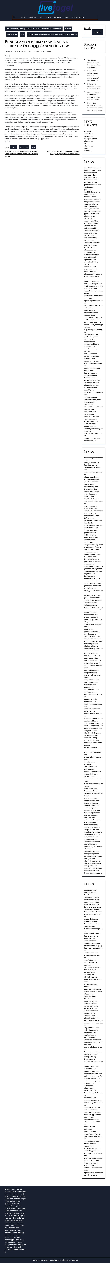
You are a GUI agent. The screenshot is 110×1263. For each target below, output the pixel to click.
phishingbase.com (91, 851)
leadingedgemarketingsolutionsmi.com (93, 287)
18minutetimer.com (92, 578)
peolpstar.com (90, 926)
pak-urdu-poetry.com (93, 619)
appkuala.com (90, 1035)
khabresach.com (91, 1163)
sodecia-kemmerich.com (90, 765)
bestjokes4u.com (91, 528)
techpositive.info (91, 615)
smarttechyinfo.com (92, 547)
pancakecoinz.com (91, 515)
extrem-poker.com (91, 356)
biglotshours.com (91, 206)
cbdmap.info (89, 496)
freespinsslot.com (91, 559)
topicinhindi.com (90, 465)
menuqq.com (10, 1189)
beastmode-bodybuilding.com (91, 485)
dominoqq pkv (10, 1191)
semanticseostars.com (93, 581)
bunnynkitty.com (90, 1054)
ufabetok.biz (89, 264)
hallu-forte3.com (91, 1110)
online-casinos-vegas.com (90, 1144)
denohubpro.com (91, 643)
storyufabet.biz (90, 257)
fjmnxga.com (89, 1059)
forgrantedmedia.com (93, 924)
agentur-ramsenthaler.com (91, 678)
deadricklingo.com (91, 670)
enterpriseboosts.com (93, 979)
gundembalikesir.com (92, 185)
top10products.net (91, 479)
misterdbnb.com (91, 774)
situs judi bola (11, 1201)
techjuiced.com (90, 197)
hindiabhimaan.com (92, 1160)
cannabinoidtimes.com (93, 566)
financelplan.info (90, 489)
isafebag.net (89, 974)
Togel (66, 17)
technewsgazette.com (93, 1020)
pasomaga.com (90, 426)
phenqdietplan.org (91, 385)
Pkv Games (32, 17)
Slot (41, 17)
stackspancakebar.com (93, 1100)
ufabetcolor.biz (90, 235)
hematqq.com (10, 1230)
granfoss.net (89, 1117)
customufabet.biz (91, 255)
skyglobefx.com (90, 672)
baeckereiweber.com (92, 168)
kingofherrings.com (91, 1028)
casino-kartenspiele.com (91, 983)
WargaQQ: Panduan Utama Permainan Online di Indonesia (94, 63)
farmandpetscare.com (93, 607)
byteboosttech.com (92, 199)
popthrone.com (90, 506)
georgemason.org (91, 462)
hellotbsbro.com (90, 605)
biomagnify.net (90, 440)
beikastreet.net (90, 892)
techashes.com (90, 172)
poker (86, 148)
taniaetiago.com (91, 421)
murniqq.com (14, 1228)
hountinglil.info (90, 523)
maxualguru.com (91, 552)
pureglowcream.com (92, 1040)
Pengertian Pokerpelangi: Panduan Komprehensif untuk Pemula (93, 76)
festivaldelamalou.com (93, 912)
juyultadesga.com (91, 337)
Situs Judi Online (77, 17)
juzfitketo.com (90, 424)
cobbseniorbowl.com (92, 320)
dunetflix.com (89, 390)
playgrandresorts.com (93, 863)
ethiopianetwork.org (92, 595)
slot (33, 147)
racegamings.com (91, 854)
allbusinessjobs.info (92, 477)
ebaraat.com (89, 194)
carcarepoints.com (91, 361)
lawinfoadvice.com (91, 383)
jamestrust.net (90, 996)
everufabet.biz (90, 267)
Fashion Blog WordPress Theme (46, 1260)
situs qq (12, 1194)
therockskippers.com (92, 1115)
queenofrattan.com (92, 639)
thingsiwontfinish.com (93, 873)
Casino (48, 17)
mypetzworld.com (91, 344)
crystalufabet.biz (91, 262)
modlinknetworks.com (93, 832)
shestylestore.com (91, 870)
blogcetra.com (90, 622)
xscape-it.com (90, 315)
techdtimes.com (91, 180)
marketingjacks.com (92, 1151)
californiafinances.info (93, 1076)
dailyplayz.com (90, 817)
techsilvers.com (90, 373)
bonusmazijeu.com (91, 800)
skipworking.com (90, 1001)
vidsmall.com (89, 711)
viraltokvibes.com (91, 953)
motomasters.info (91, 689)
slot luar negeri (20, 1199)
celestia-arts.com (91, 904)
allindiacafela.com (91, 1119)
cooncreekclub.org (91, 900)
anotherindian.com (91, 416)
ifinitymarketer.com (92, 827)
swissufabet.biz (90, 228)
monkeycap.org (90, 962)
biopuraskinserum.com (93, 1073)
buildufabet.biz (90, 271)
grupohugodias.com (92, 368)
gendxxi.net (88, 687)
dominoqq (88, 151)
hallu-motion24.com (92, 1112)
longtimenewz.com (92, 834)
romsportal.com (90, 866)
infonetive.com (90, 1069)
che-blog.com (90, 513)
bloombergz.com (91, 977)
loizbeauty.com (90, 1003)
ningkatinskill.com (91, 375)
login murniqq (18, 1232)
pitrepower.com (90, 1131)
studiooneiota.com (92, 651)
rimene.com (89, 1083)
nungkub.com (89, 414)
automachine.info (91, 658)
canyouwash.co (90, 175)
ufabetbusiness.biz (91, 230)
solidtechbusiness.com (93, 723)
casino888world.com (92, 771)
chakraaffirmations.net (93, 525)
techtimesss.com (91, 936)
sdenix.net (88, 965)
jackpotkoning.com (91, 829)
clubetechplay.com (92, 813)
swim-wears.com (91, 921)
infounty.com (89, 346)
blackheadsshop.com (92, 733)
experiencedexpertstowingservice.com (93, 729)
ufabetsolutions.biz (92, 242)
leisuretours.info (90, 602)
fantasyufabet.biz (91, 223)
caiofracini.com (90, 612)
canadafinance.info (92, 1078)
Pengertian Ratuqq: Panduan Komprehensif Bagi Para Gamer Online (94, 106)
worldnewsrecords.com (93, 718)
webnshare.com (90, 588)
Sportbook (57, 17)
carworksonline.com (92, 933)
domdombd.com (91, 815)
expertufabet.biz (91, 221)
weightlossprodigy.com (93, 544)
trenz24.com (89, 999)
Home (23, 17)
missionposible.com (92, 1141)
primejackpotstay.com (93, 856)
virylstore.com (89, 938)
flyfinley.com (89, 518)
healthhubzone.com (92, 192)
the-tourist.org (90, 970)
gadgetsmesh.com (92, 598)
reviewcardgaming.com (93, 726)
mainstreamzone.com (93, 583)
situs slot (15, 1203)
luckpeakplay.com (91, 839)
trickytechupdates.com (93, 1158)
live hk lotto (88, 134)
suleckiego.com (90, 1175)
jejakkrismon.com (91, 1011)
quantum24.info (90, 699)
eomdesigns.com (91, 682)
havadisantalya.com (92, 177)
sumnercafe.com (91, 387)
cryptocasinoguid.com (93, 284)
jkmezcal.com (89, 776)
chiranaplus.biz (90, 1098)
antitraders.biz (90, 310)
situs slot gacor (90, 131)
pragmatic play (11, 1206)
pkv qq (19, 1189)
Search (87, 28)
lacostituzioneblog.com (93, 407)
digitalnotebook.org (92, 549)
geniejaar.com (90, 532)
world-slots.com (90, 508)
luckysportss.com (91, 837)
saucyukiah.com (90, 890)
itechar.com (89, 187)
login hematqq (11, 1235)
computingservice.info (93, 610)
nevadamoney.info (91, 1081)
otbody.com (89, 994)
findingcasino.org (91, 653)
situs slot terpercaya (14, 1211)
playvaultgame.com (92, 861)
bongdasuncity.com (92, 554)
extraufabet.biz (90, 238)
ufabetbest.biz (90, 250)
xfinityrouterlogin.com (93, 1148)
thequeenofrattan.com (93, 641)
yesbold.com (89, 189)
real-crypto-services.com (89, 340)
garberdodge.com (91, 919)
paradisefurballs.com (92, 561)
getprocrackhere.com (93, 820)
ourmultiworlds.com (92, 897)
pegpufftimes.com (91, 902)
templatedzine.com (92, 380)
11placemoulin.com (91, 537)
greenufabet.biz (90, 233)
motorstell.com (90, 941)
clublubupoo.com (91, 798)
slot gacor (9, 1242)
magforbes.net (90, 960)
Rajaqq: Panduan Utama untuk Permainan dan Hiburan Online (94, 96)
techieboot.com (90, 182)
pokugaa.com (89, 858)
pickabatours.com (91, 482)
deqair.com (88, 370)
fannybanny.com (91, 825)
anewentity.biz (90, 1032)
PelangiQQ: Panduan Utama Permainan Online (94, 86)
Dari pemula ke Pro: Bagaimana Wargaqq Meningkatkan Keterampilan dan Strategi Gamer (21, 153)
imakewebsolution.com (93, 511)
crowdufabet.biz (90, 269)
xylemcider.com (90, 419)
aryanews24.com (91, 313)
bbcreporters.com (91, 281)
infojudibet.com (90, 494)
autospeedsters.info (92, 660)
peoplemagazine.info (92, 170)
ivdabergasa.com (91, 334)
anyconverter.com (91, 1006)
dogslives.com (90, 634)
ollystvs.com (89, 629)
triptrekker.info (90, 684)
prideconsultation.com (93, 520)
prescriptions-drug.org (93, 945)
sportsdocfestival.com (93, 868)
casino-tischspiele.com (93, 991)
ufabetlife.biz (89, 240)
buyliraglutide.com (91, 209)
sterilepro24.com (91, 721)
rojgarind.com (89, 573)
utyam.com (88, 404)
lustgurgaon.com (91, 530)
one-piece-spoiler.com (93, 648)
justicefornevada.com (93, 600)
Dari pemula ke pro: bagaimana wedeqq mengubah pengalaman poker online (63, 152)
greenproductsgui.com (93, 569)
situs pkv (9, 1199)
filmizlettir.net (89, 895)
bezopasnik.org (90, 1057)
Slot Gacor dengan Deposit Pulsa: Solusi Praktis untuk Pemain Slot (33, 29)
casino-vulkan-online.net (90, 1128)
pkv (85, 143)
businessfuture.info (91, 491)
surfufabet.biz (89, 247)
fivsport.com (89, 378)
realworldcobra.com (92, 656)
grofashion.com (90, 844)
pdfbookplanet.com (92, 636)
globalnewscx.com (91, 631)
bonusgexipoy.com (91, 808)
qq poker (15, 1237)
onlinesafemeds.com (92, 211)
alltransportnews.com (93, 274)
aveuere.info (89, 564)
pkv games (24, 147)
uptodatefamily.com (92, 399)
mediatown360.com (92, 1134)
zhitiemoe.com (90, 411)
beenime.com (89, 762)
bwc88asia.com (90, 354)
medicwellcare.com (92, 709)
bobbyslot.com (90, 535)
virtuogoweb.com (91, 204)
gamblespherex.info (92, 675)
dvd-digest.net (90, 1090)
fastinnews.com (90, 822)
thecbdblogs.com (91, 1165)
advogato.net (89, 972)
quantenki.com (90, 701)
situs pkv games (90, 138)
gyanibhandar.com (91, 213)
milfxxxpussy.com (91, 397)
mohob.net (88, 542)
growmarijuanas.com (92, 586)
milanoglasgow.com (92, 1107)
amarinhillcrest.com (92, 967)
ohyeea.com (89, 409)
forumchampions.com (93, 907)
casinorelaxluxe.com (92, 810)
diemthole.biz (89, 1013)
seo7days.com (90, 1037)
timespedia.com (90, 1008)
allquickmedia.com (91, 1018)
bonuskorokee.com (91, 805)
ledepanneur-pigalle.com (89, 1087)
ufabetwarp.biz (90, 216)
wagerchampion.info (92, 663)
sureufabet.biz (90, 252)
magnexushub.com (92, 201)
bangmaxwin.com (91, 1066)
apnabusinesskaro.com (93, 1172)
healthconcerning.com (93, 571)
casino (13, 147)
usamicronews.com (92, 841)
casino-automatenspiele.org (92, 987)
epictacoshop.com (91, 1071)
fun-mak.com (89, 769)
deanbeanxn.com (91, 499)
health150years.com (92, 943)
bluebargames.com (92, 909)
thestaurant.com (91, 791)
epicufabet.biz (90, 259)
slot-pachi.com (90, 557)
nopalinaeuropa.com (92, 438)
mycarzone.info (90, 692)
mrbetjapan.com (91, 1030)
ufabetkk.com (89, 1015)
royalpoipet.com (90, 788)
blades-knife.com (91, 646)
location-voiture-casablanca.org (91, 736)
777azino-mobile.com (93, 317)
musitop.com (89, 402)
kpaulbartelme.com (92, 740)
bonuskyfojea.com (91, 803)
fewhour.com (89, 576)
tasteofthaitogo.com (93, 1052)
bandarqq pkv (10, 1240)
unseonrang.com (91, 617)
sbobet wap (10, 1225)
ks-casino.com (90, 358)
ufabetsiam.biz (90, 226)
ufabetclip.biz (89, 218)
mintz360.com (90, 540)
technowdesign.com (92, 322)
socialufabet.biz (90, 245)
